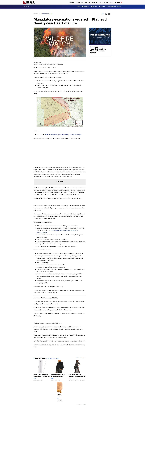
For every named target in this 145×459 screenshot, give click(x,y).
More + (119, 6)
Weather (92, 2)
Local (78, 2)
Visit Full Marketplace (81, 358)
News (36, 14)
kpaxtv (25, 6)
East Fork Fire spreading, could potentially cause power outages (62, 134)
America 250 (94, 6)
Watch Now (116, 2)
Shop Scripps (106, 2)
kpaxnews (29, 6)
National (84, 2)
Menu (71, 2)
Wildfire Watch (46, 14)
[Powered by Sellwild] (83, 404)
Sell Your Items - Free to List (52, 358)
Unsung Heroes (102, 6)
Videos (78, 6)
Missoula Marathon (111, 6)
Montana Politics (85, 6)
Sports (98, 2)
